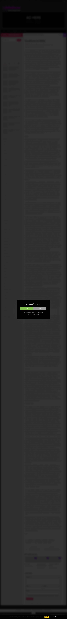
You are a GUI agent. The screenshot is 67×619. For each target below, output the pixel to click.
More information (53, 616)
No (40, 308)
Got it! (46, 616)
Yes (27, 308)
